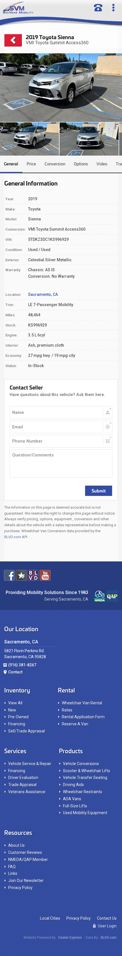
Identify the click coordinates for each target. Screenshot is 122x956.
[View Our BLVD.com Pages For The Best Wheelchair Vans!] (33, 575)
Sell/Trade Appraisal (26, 731)
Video (101, 164)
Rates (67, 710)
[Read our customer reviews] (21, 575)
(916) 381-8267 (22, 665)
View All (15, 703)
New (12, 710)
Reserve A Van (75, 724)
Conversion (55, 164)
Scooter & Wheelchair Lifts (86, 770)
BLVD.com (109, 938)
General (11, 164)
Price (31, 164)
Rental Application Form (83, 717)
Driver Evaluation (23, 777)
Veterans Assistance (26, 791)
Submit (99, 490)
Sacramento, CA (43, 294)
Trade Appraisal (22, 784)
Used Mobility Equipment (85, 812)
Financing (16, 724)
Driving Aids (73, 784)
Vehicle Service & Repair (29, 763)
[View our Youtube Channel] (45, 575)
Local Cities (50, 918)
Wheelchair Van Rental (82, 703)
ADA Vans (72, 799)
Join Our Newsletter (26, 880)
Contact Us (107, 918)
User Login (107, 926)
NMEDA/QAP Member (28, 859)
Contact (15, 672)
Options (81, 164)
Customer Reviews (25, 852)
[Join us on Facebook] (9, 575)
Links (12, 873)
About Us (16, 845)
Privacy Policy (20, 887)
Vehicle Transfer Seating (85, 777)
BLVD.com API (15, 537)
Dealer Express (70, 938)
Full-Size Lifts (75, 806)
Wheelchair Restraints (82, 791)
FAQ (12, 866)
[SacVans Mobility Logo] (39, 8)
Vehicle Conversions (81, 763)
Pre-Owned (18, 717)
